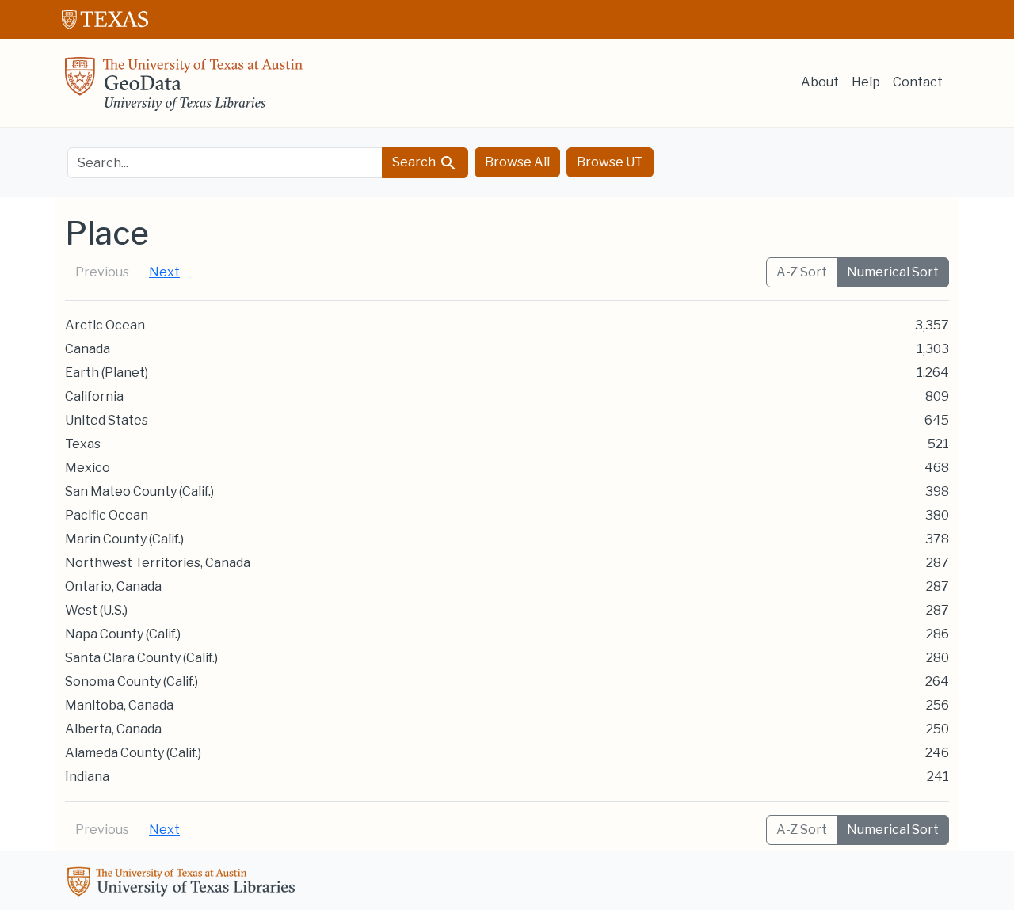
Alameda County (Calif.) (133, 752)
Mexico (87, 467)
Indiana (87, 776)
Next (164, 272)
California (94, 396)
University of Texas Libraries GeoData (184, 88)
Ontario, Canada (113, 586)
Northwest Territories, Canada (157, 562)
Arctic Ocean (105, 325)
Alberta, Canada (113, 729)
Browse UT (610, 161)
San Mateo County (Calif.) (139, 491)
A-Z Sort (801, 272)
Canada (87, 348)
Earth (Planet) (106, 372)
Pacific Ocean (106, 515)
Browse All (517, 161)
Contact (918, 81)
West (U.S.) (96, 610)
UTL (184, 884)
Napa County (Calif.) (123, 634)
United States (106, 420)
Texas (83, 443)
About (820, 81)
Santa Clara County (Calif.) (141, 657)
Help (866, 81)
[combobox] (225, 162)
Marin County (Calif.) (124, 538)
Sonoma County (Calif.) (131, 681)
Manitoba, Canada (119, 705)
